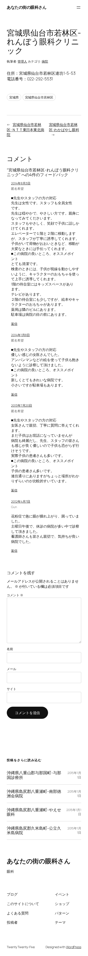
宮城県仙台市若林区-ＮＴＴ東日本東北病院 (25, 129)
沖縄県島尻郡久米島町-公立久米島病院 (34, 830)
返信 (14, 324)
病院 (45, 61)
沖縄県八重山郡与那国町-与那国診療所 (34, 775)
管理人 (22, 61)
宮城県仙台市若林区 (39, 97)
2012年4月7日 (20, 501)
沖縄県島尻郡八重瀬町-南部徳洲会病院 (34, 793)
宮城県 (14, 97)
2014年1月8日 (20, 335)
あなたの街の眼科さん (26, 7)
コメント (15, 595)
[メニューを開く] (78, 7)
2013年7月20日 (21, 405)
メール (11, 669)
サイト (11, 689)
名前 (10, 649)
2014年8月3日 (20, 183)
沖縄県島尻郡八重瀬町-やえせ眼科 (34, 812)
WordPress (73, 947)
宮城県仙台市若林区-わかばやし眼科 (64, 127)
